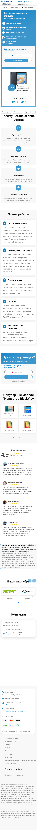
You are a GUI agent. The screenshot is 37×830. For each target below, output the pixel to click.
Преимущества (6, 112)
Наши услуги (9, 757)
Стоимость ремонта (11, 738)
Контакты (8, 744)
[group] (9, 593)
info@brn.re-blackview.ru (14, 629)
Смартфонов (19, 775)
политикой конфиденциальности (18, 64)
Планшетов (8, 775)
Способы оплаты (10, 763)
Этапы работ (17, 112)
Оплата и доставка (11, 741)
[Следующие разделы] (35, 112)
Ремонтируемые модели (13, 754)
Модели (27, 112)
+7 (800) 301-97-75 (22, 1)
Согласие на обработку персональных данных (20, 760)
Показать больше (18, 438)
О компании (9, 751)
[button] (29, 580)
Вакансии (8, 748)
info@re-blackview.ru (12, 698)
